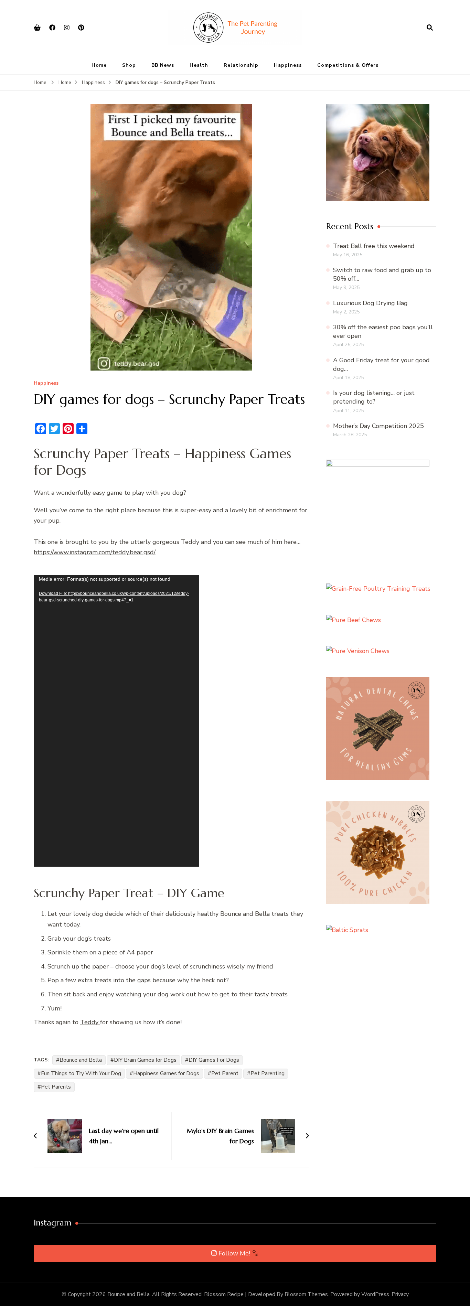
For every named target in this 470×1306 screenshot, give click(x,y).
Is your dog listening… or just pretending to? (374, 397)
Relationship (241, 65)
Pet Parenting (267, 1073)
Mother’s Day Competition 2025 (378, 426)
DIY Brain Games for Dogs (145, 1060)
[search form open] (429, 27)
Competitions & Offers (347, 65)
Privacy (400, 1294)
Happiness (288, 65)
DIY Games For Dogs (214, 1060)
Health (199, 65)
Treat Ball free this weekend (374, 246)
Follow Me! (235, 1253)
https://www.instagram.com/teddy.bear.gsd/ (95, 552)
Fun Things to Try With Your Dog (81, 1073)
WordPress (375, 1294)
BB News (162, 65)
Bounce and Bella (81, 1060)
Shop (129, 65)
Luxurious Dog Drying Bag (370, 303)
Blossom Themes (306, 1294)
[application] (116, 721)
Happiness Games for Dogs (166, 1073)
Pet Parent (224, 1073)
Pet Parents (56, 1087)
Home (99, 65)
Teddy (90, 1022)
